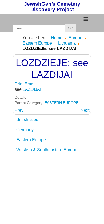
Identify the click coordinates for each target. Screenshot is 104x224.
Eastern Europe (31, 139)
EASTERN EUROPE (61, 103)
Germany (25, 129)
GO (70, 28)
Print (20, 84)
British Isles (27, 119)
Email (30, 84)
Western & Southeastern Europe (46, 150)
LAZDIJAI (32, 89)
